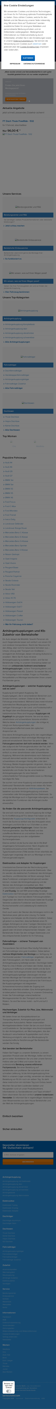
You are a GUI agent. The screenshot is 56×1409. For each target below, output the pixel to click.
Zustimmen (28, 58)
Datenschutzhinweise (34, 64)
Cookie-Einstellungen (29, 47)
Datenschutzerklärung (23, 41)
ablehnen (37, 44)
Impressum (15, 64)
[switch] (8, 1391)
